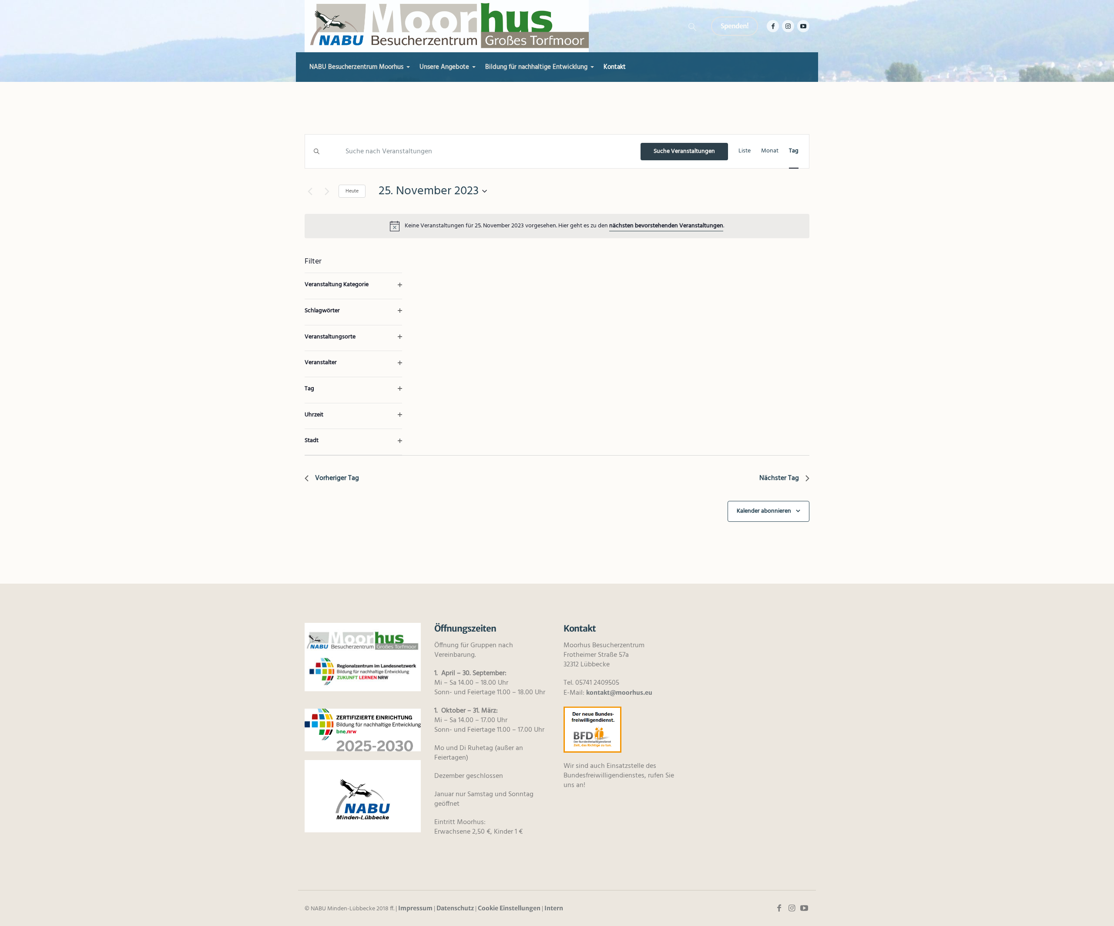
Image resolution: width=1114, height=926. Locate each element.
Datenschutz (455, 908)
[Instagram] (788, 26)
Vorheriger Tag (337, 478)
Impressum (415, 908)
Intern (553, 908)
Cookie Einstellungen (509, 908)
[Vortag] (310, 191)
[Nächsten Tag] (327, 191)
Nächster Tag (779, 478)
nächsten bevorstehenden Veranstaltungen (666, 226)
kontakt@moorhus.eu (619, 692)
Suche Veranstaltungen (684, 151)
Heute (352, 191)
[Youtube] (803, 26)
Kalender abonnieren (764, 511)
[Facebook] (773, 26)
